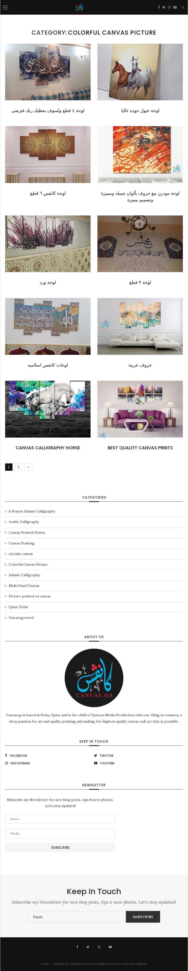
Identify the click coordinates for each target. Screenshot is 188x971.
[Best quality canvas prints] (140, 409)
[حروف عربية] (140, 326)
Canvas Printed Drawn (27, 532)
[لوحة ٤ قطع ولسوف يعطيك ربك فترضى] (48, 72)
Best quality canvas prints (140, 448)
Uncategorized (21, 617)
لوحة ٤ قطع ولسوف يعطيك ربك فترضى (47, 110)
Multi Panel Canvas (24, 585)
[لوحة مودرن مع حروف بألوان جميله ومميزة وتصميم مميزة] (140, 154)
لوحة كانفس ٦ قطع (48, 193)
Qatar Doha (18, 607)
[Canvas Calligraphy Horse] (48, 409)
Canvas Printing (22, 543)
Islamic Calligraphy (24, 575)
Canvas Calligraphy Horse (48, 448)
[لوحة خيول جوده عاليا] (140, 72)
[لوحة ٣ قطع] (140, 243)
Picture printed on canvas (30, 596)
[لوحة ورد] (48, 243)
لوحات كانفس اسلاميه (48, 365)
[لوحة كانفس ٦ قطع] (48, 154)
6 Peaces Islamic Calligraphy (32, 511)
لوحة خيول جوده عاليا (140, 110)
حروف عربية (140, 365)
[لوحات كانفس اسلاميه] (48, 326)
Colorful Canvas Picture (28, 564)
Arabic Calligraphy (24, 522)
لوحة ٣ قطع (140, 282)
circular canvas (21, 554)
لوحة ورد (48, 282)
